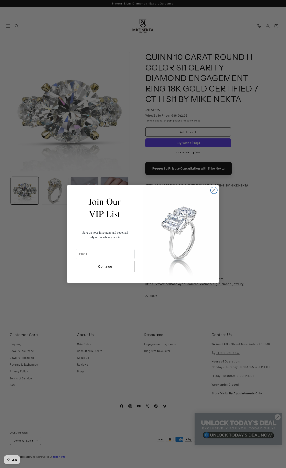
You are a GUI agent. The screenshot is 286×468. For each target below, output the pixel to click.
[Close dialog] (214, 190)
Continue (105, 266)
